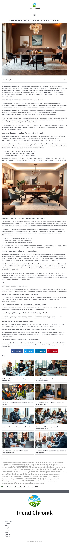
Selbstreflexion (55, 476)
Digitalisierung (28, 465)
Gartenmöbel (35, 469)
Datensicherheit (58, 462)
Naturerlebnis (46, 474)
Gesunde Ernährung (50, 469)
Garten (7, 525)
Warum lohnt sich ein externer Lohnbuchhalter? (16, 426)
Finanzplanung (15, 469)
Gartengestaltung (25, 469)
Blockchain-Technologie (39, 462)
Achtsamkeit (5, 462)
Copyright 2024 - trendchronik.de (34, 541)
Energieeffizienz (20, 467)
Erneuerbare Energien (59, 467)
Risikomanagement (33, 476)
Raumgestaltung (20, 476)
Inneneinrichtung (25, 472)
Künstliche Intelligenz (39, 472)
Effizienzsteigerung (44, 464)
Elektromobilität (6, 467)
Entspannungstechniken (42, 467)
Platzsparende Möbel (54, 474)
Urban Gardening (39, 481)
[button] (34, 15)
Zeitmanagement (39, 483)
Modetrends (55, 472)
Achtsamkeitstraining (25, 462)
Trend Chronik (9, 521)
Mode (6, 529)
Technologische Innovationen (11, 481)
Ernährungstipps (6, 469)
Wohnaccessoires (7, 483)
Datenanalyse (51, 462)
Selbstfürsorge (45, 476)
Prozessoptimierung (7, 476)
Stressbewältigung (35, 478)
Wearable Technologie (50, 481)
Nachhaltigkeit (33, 474)
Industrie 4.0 (17, 472)
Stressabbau (20, 479)
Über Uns (7, 534)
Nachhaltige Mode (16, 474)
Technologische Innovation (53, 479)
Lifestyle (7, 527)
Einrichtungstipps (58, 465)
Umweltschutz (28, 481)
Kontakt (7, 536)
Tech (6, 532)
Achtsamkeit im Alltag (14, 462)
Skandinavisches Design (8, 479)
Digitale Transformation (12, 465)
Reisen (7, 530)
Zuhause (3, 487)
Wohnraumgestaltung (24, 483)
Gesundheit (7, 472)
